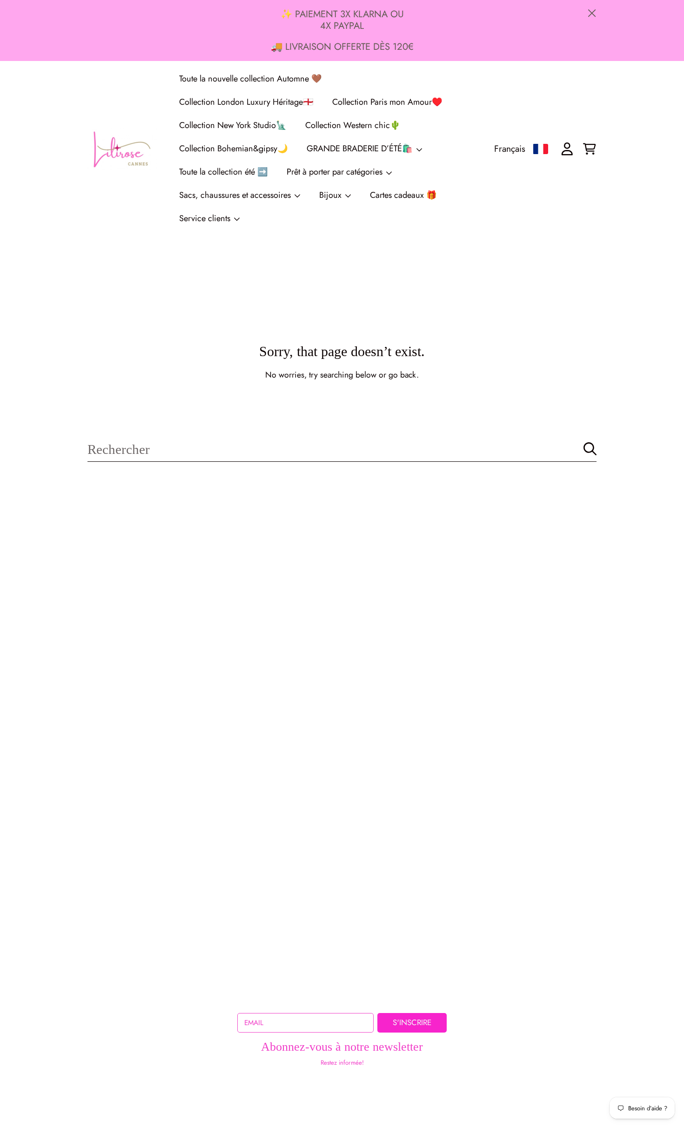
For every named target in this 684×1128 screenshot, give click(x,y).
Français (509, 148)
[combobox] (342, 449)
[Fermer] (592, 13)
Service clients (206, 218)
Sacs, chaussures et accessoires (236, 195)
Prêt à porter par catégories (336, 172)
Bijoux (331, 195)
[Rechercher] (590, 449)
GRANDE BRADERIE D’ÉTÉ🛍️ (361, 148)
